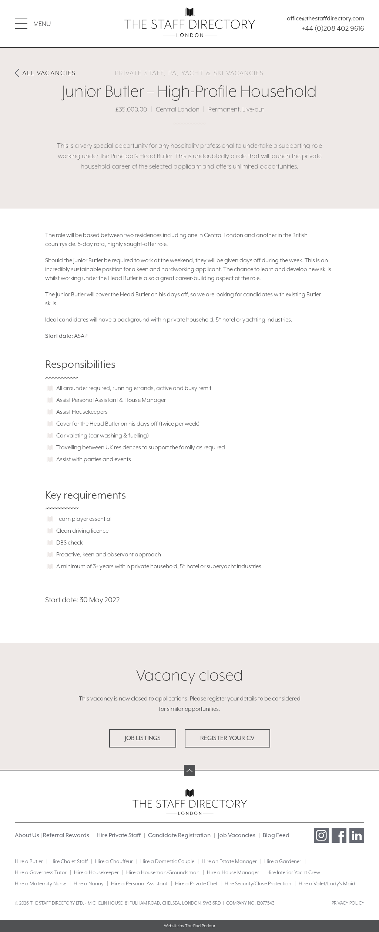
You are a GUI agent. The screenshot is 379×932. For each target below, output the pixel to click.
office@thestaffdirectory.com (325, 18)
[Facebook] (339, 835)
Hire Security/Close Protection (258, 883)
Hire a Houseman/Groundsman (162, 872)
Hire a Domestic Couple (167, 861)
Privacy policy (348, 903)
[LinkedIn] (356, 835)
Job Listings (143, 738)
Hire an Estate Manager (229, 861)
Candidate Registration (179, 835)
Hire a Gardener (282, 861)
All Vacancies (49, 73)
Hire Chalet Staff (69, 861)
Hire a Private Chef (196, 883)
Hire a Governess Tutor (41, 872)
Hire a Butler (29, 861)
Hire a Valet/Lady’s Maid (327, 883)
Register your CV (227, 738)
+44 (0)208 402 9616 (333, 28)
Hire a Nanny (89, 883)
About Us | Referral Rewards (52, 835)
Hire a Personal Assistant (139, 883)
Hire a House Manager (233, 872)
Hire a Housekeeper (96, 872)
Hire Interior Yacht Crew (293, 872)
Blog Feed (276, 835)
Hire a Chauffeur (114, 861)
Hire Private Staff (119, 835)
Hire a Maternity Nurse (40, 883)
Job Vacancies (236, 835)
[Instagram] (321, 835)
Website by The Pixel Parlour (189, 925)
